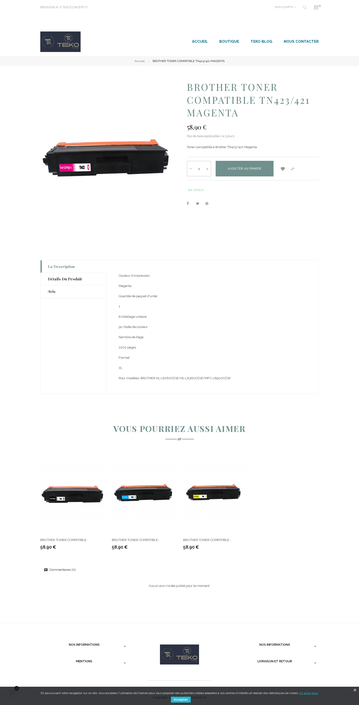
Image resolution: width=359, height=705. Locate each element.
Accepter (181, 699)
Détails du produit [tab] (65, 278)
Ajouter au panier (244, 168)
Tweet (199, 203)
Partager (190, 203)
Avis (51, 291)
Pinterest (209, 203)
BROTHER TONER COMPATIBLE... (64, 540)
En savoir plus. (308, 693)
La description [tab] (61, 266)
